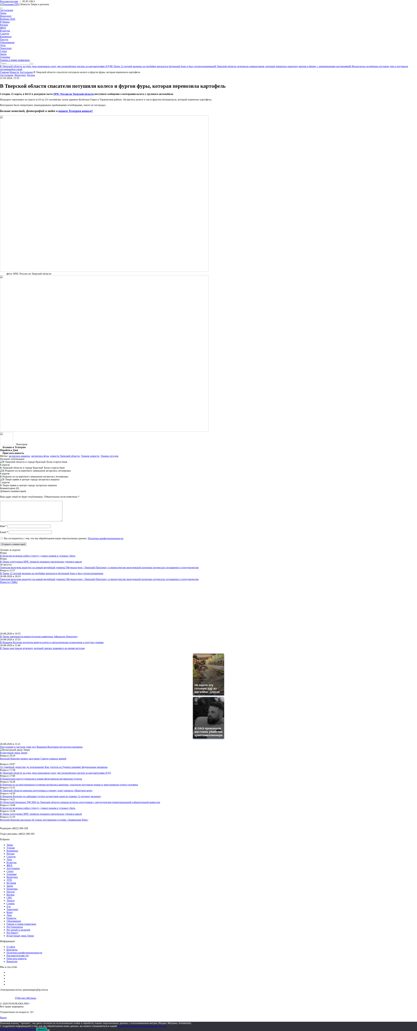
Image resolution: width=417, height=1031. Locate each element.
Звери (3, 54)
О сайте (11, 946)
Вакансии (12, 961)
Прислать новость (17, 958)
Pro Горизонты (15, 927)
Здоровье (5, 57)
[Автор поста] (6, 444)
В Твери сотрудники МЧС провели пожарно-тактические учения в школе (41, 561)
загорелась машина (19, 456)
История (11, 883)
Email (4, 532)
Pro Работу (12, 932)
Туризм (11, 847)
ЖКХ (3, 27)
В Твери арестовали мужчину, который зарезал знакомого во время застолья (42, 648)
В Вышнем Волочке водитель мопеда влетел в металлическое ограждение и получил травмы (52, 642)
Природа (11, 918)
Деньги (11, 900)
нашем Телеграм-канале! (75, 111)
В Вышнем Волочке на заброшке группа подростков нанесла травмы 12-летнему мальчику (50, 796)
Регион (4, 24)
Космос (11, 894)
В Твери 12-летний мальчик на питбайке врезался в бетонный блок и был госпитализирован (51, 573)
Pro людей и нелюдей (18, 929)
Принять (42, 1029)
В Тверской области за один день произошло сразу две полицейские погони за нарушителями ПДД (55, 773)
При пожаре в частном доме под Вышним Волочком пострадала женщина (41, 746)
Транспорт (6, 48)
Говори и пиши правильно (15, 60)
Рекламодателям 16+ (18, 955)
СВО (9, 897)
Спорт (3, 51)
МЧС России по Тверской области (73, 94)
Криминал (6, 36)
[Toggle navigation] (1, 8)
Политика (12, 888)
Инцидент (5, 16)
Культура (5, 30)
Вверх (3, 1017)
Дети (3, 45)
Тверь (3, 13)
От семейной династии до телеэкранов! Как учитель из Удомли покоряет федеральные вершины (54, 767)
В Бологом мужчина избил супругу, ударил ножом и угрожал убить (37, 555)
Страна (10, 903)
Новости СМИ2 (9, 582)
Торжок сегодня (109, 456)
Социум (4, 33)
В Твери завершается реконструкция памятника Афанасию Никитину (39, 636)
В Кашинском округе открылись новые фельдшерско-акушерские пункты (41, 778)
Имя (3, 526)
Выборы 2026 (7, 19)
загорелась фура (40, 456)
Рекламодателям (9, 1)
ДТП (9, 880)
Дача (9, 915)
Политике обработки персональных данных (142, 1026)
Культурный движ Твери (20, 935)
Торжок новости (90, 456)
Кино (10, 912)
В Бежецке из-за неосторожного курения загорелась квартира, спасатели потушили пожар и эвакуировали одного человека (69, 784)
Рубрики (5, 22)
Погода (4, 39)
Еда (9, 906)
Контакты (12, 949)
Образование (7, 42)
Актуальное (6, 10)
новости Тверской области (65, 456)
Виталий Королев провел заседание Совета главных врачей (33, 758)
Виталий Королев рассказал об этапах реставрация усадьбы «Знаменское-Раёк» (44, 819)
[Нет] (48, 1030)
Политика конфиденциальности (105, 538)
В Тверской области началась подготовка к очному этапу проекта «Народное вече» (46, 790)
